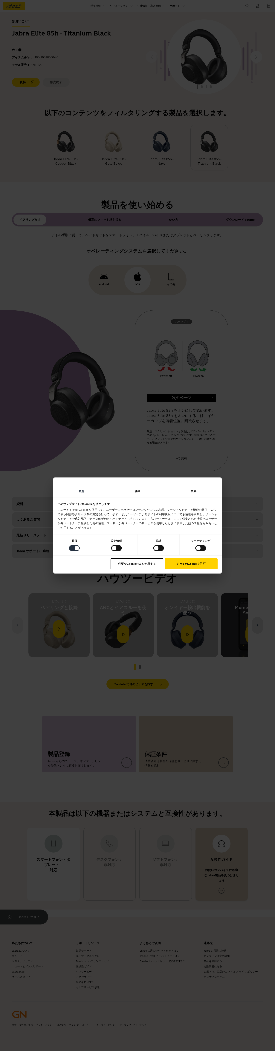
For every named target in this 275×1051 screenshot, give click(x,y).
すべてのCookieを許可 (191, 563)
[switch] (116, 548)
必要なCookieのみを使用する (137, 563)
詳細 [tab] (137, 491)
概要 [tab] (193, 491)
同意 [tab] (81, 491)
